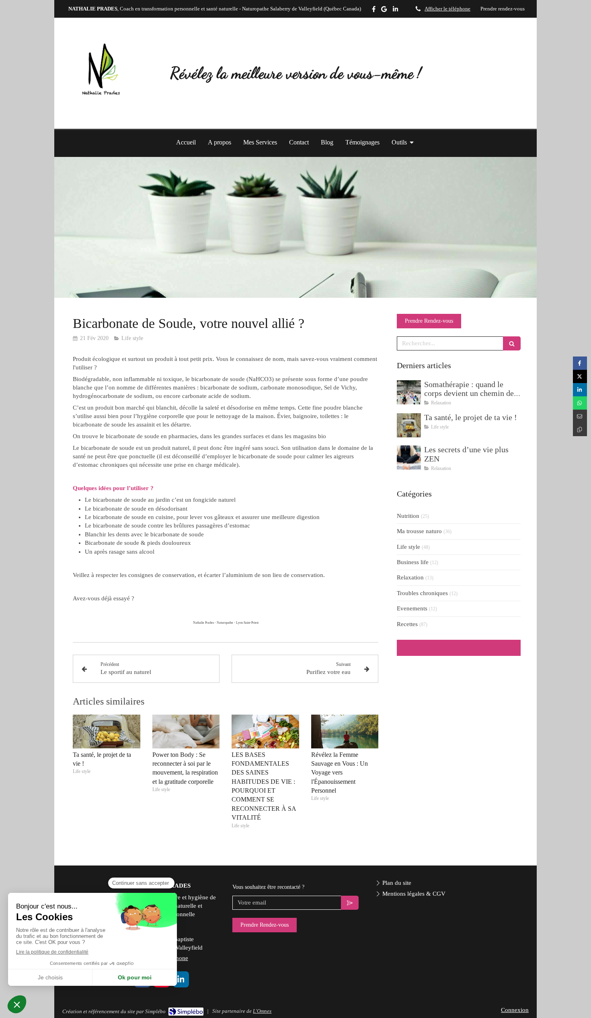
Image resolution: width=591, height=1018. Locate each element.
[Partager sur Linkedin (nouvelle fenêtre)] (580, 389)
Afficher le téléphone (447, 9)
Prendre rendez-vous (502, 9)
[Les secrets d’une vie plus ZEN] (409, 457)
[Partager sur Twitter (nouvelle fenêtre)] (580, 376)
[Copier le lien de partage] (580, 429)
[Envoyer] (350, 903)
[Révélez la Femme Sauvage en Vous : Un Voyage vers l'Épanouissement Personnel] (345, 731)
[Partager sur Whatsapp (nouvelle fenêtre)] (580, 403)
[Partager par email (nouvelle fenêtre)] (580, 416)
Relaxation (410, 577)
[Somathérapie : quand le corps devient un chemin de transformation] (409, 392)
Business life (413, 562)
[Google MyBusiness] (384, 10)
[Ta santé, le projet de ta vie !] (106, 731)
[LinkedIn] (395, 10)
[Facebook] (374, 10)
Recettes (407, 624)
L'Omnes (262, 1011)
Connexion (515, 1010)
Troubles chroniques (422, 593)
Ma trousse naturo (419, 531)
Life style (408, 547)
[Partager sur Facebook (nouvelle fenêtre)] (580, 363)
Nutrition (408, 516)
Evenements (412, 608)
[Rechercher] (512, 343)
